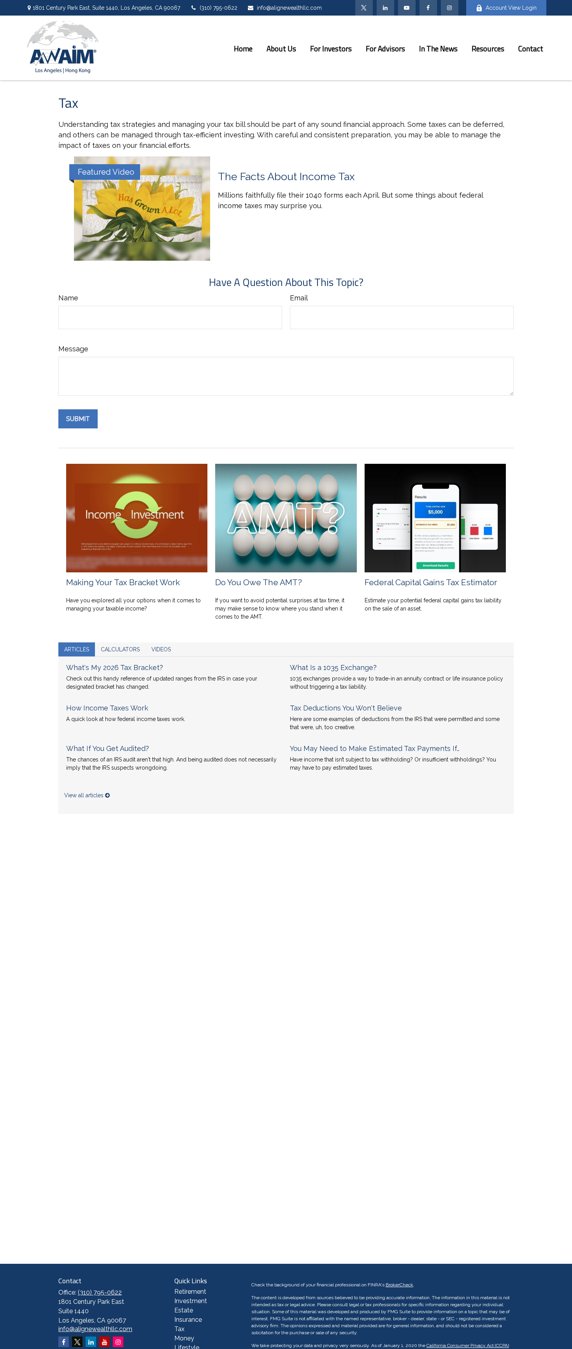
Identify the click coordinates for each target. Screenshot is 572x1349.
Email (299, 298)
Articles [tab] (76, 649)
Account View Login (511, 8)
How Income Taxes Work (107, 708)
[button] (243, 48)
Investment (190, 1301)
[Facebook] (428, 8)
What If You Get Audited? (107, 748)
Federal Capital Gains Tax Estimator (431, 582)
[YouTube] (407, 8)
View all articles (84, 795)
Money (184, 1338)
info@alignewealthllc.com (289, 8)
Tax (179, 1329)
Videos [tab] (161, 649)
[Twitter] (364, 8)
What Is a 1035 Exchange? (333, 667)
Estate (183, 1310)
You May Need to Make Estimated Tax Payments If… (375, 748)
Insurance (188, 1319)
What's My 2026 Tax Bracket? (114, 667)
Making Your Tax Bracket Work (123, 582)
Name (68, 298)
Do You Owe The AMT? (258, 582)
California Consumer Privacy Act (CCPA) (467, 1345)
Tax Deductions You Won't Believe (346, 708)
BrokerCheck (399, 1285)
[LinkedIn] (385, 8)
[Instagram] (118, 1342)
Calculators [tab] (120, 649)
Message (73, 349)
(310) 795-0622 (218, 8)
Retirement (190, 1291)
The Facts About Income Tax (286, 176)
